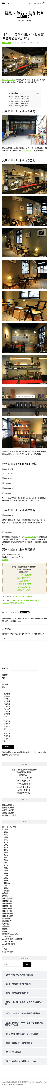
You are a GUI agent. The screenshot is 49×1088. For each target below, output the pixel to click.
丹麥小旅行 (6, 926)
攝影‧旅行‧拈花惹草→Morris (24, 15)
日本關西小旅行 (7, 901)
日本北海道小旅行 (8, 898)
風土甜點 (21, 603)
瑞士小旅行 (6, 924)
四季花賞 (5, 931)
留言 (4, 638)
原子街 (23, 600)
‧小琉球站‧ (6, 883)
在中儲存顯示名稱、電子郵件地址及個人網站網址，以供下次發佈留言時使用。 (7, 705)
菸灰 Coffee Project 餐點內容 (19, 103)
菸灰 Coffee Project (8, 80)
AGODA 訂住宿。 (25, 587)
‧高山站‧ (6, 886)
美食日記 (5, 893)
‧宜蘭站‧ (6, 868)
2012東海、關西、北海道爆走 (12, 939)
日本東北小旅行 (7, 908)
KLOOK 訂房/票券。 (24, 584)
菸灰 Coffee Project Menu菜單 (19, 101)
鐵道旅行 (5, 929)
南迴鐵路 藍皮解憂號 (9, 815)
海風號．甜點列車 (8, 813)
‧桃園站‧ (6, 837)
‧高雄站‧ (6, 860)
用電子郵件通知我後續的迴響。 (7, 725)
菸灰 (15, 603)
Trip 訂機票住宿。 (24, 578)
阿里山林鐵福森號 (8, 808)
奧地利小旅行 (6, 921)
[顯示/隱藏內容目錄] (36, 93)
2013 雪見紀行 (7, 936)
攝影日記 (5, 896)
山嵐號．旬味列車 (8, 810)
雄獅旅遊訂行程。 (24, 590)
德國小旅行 (6, 919)
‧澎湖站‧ (6, 875)
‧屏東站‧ (6, 863)
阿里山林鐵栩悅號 (8, 805)
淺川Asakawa (27, 151)
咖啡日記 (29, 597)
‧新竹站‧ (6, 840)
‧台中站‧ (6, 43)
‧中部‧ (23, 597)
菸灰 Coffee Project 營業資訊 (19, 106)
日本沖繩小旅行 (7, 916)
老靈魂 (11, 603)
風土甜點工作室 (29, 537)
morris (16, 43)
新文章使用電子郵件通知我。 (7, 737)
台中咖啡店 (33, 600)
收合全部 (13, 827)
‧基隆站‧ (6, 832)
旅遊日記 (5, 830)
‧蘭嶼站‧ (6, 878)
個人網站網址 (5, 685)
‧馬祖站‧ (6, 880)
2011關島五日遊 (7, 942)
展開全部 (5, 827)
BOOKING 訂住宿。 (24, 575)
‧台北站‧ (6, 835)
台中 (27, 600)
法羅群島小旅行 (7, 952)
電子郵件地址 (5, 676)
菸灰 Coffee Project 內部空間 (19, 99)
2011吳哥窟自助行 (8, 944)
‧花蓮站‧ (6, 870)
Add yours (25, 612)
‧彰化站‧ (6, 847)
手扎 (3, 947)
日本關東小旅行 (7, 903)
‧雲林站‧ (6, 852)
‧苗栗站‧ (6, 842)
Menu (6, 3)
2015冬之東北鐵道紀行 (10, 934)
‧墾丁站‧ (6, 865)
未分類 (4, 949)
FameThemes (18, 1084)
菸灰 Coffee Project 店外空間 (19, 96)
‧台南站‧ (6, 858)
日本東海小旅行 (7, 906)
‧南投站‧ (6, 850)
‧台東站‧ (6, 873)
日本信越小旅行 (7, 914)
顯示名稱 (5, 668)
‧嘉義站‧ (6, 855)
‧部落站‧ (6, 888)
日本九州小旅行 (7, 911)
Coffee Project (15, 600)
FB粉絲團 (5, 560)
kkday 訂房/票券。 (24, 581)
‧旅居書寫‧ (6, 891)
